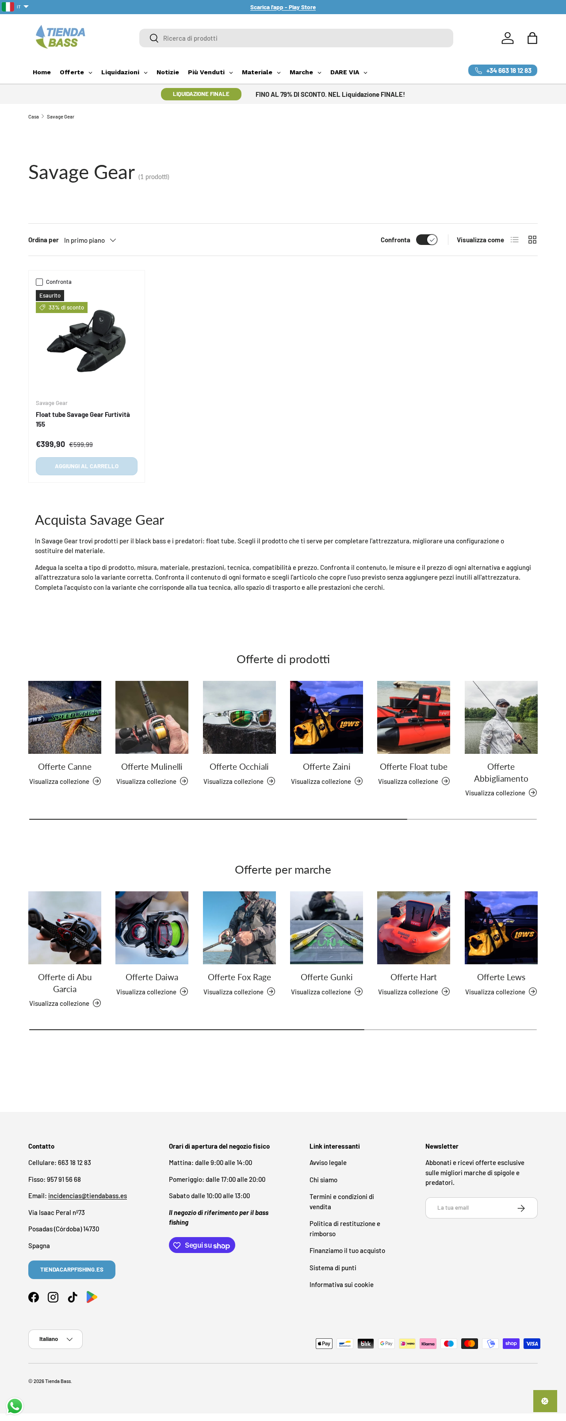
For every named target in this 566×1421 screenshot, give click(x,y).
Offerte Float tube (413, 766)
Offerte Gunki (327, 977)
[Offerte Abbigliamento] (501, 717)
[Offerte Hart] (413, 927)
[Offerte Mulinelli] (151, 717)
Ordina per (43, 240)
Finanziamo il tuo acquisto (347, 1251)
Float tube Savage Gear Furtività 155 (83, 419)
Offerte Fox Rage (239, 977)
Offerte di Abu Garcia (65, 982)
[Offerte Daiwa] (151, 927)
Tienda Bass (58, 1381)
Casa (33, 116)
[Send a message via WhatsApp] (14, 1406)
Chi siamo (323, 1180)
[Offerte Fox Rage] (239, 927)
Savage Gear (60, 116)
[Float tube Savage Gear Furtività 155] (87, 341)
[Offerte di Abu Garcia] (64, 927)
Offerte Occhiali (239, 766)
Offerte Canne (65, 766)
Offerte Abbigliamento (501, 772)
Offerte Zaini (327, 766)
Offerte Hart (413, 977)
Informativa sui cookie (342, 1285)
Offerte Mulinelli (152, 766)
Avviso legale (328, 1163)
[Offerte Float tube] (413, 717)
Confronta (395, 240)
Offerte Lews (501, 977)
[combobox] (296, 38)
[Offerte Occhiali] (239, 717)
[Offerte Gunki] (326, 927)
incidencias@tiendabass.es (87, 1196)
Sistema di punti (333, 1268)
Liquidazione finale (201, 93)
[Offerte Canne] (64, 717)
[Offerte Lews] (501, 927)
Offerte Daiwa (152, 977)
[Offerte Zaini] (326, 717)
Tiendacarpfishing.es (71, 1269)
